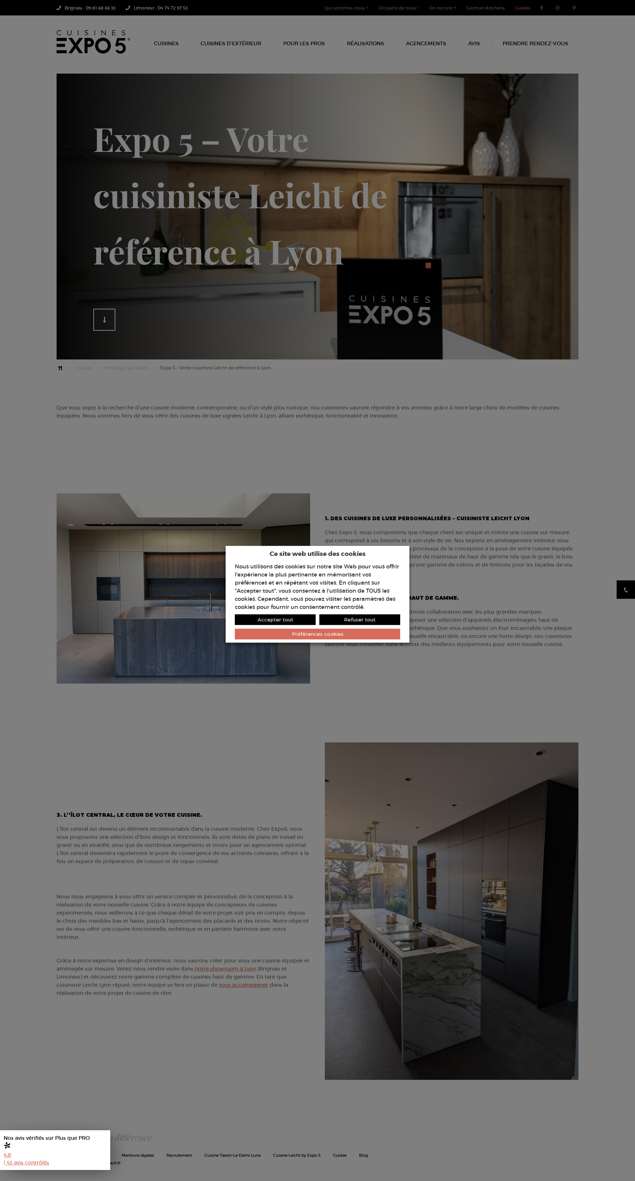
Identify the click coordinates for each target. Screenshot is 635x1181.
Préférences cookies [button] (318, 633)
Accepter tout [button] (275, 619)
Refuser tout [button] (360, 619)
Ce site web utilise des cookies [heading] (318, 553)
